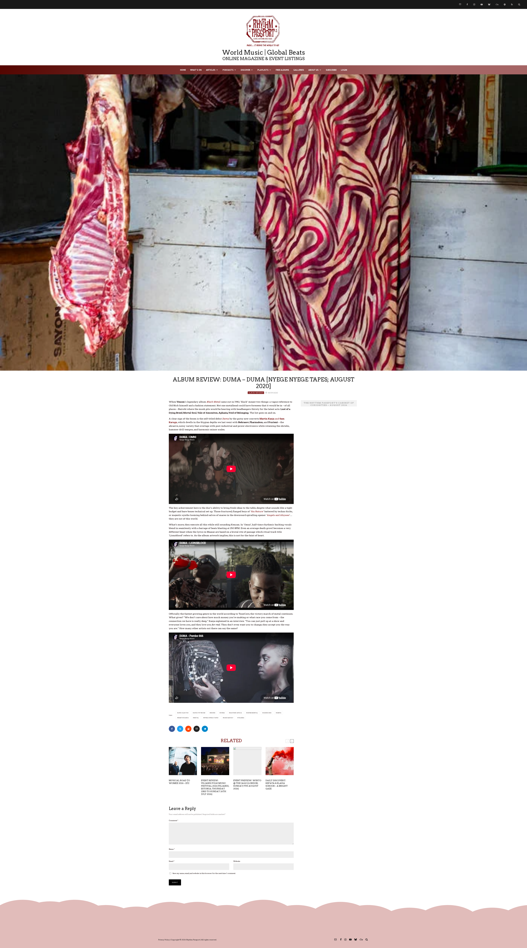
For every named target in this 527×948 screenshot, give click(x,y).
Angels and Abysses (278, 515)
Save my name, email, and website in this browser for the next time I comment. (204, 873)
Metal (196, 717)
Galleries (298, 69)
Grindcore (267, 713)
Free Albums (282, 69)
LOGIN (344, 69)
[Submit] (188, 729)
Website (236, 861)
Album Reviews (255, 393)
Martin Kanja (183, 717)
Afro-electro (183, 713)
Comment (173, 820)
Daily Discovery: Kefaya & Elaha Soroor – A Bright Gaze (277, 784)
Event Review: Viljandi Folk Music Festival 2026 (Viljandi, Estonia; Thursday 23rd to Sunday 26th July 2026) (215, 787)
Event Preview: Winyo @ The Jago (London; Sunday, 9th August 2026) (247, 784)
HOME (183, 69)
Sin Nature (257, 511)
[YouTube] (481, 4)
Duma (223, 713)
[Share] (172, 729)
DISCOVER (245, 69)
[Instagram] (474, 4)
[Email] (197, 729)
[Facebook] (467, 4)
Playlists (262, 69)
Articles (210, 69)
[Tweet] (180, 729)
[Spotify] (504, 4)
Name (172, 849)
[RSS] (511, 4)
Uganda (241, 717)
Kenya (279, 713)
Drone (213, 713)
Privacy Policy (164, 940)
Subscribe (331, 69)
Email (171, 861)
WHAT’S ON (196, 69)
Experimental (252, 713)
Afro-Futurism (199, 713)
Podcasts (228, 69)
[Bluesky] (489, 4)
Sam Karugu (228, 717)
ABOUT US (313, 69)
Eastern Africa (236, 713)
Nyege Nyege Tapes (211, 717)
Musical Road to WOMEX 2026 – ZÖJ (179, 781)
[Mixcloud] (497, 4)
